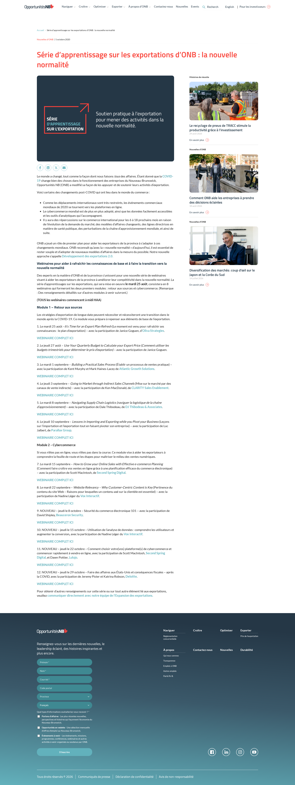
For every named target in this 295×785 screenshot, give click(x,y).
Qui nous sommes (171, 655)
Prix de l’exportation (249, 636)
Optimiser (226, 630)
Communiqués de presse (94, 776)
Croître (197, 630)
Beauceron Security (69, 515)
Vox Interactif (89, 496)
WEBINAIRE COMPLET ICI (55, 522)
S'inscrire (64, 752)
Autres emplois (170, 671)
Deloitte (131, 576)
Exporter (245, 630)
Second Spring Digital (111, 472)
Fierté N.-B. (168, 676)
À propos (168, 650)
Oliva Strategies (153, 330)
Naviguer (169, 630)
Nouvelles (182, 6)
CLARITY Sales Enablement (150, 388)
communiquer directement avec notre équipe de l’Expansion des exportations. (100, 595)
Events (195, 6)
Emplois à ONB (170, 666)
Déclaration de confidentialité (134, 776)
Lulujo (73, 557)
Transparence (169, 660)
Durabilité (246, 650)
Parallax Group (61, 430)
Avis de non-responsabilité (176, 776)
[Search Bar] (204, 6)
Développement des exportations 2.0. (87, 256)
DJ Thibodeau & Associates (143, 407)
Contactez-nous (163, 6)
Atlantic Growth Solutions (136, 369)
